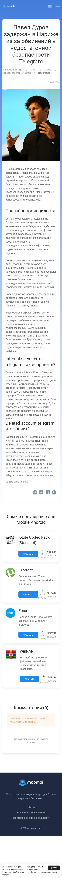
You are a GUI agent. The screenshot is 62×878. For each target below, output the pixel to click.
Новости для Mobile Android (16, 73)
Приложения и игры (12, 69)
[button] (54, 6)
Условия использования (31, 812)
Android (48, 69)
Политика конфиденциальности (31, 817)
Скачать (28, 554)
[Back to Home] (8, 6)
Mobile (34, 69)
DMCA (31, 806)
